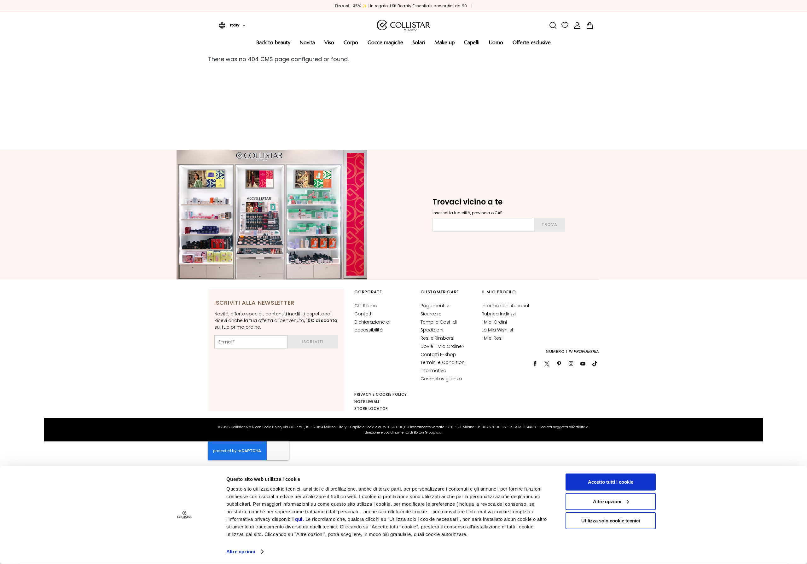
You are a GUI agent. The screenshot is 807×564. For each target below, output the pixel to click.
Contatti (363, 314)
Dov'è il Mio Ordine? (442, 346)
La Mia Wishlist (498, 330)
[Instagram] (571, 364)
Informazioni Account (506, 305)
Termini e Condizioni (443, 362)
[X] (547, 364)
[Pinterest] (559, 364)
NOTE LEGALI (366, 401)
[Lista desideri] (565, 25)
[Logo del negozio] (403, 25)
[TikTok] (595, 364)
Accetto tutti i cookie (610, 482)
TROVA (549, 224)
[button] (232, 25)
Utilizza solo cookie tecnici (610, 520)
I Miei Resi (492, 338)
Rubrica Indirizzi (499, 314)
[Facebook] (535, 364)
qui (299, 519)
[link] (577, 25)
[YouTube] (583, 364)
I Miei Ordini (494, 322)
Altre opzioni (240, 551)
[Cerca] (552, 25)
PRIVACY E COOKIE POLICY (380, 394)
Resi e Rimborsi (437, 338)
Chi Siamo (365, 305)
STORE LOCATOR (371, 408)
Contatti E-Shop (438, 354)
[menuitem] (273, 44)
